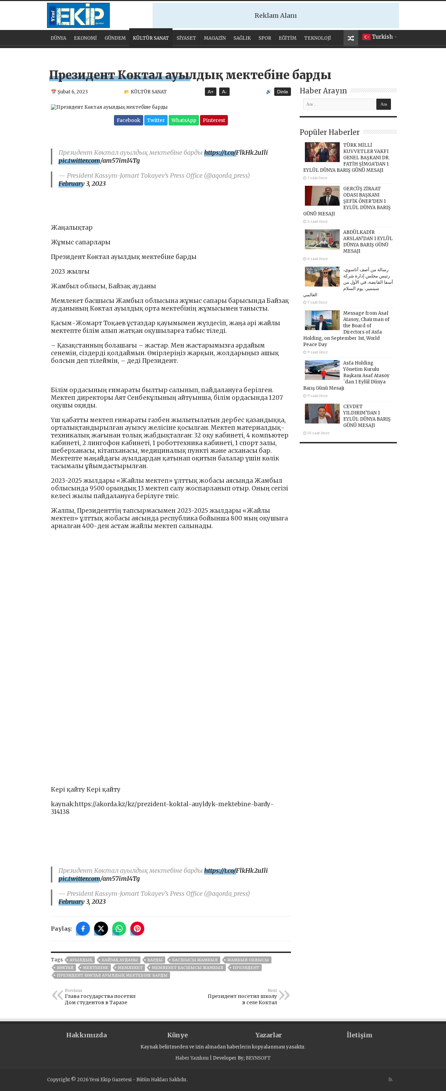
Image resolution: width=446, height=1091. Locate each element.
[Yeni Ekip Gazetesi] (78, 14)
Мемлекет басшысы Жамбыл (187, 967)
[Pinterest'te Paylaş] (137, 929)
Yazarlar (268, 1035)
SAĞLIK (242, 38)
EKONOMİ (85, 38)
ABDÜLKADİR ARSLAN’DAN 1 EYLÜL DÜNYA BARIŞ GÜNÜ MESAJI (368, 241)
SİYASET (186, 38)
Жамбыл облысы (248, 960)
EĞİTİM (288, 38)
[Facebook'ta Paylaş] (83, 929)
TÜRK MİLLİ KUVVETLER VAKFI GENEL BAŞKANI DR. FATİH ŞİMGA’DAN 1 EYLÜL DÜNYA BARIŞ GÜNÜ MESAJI (346, 157)
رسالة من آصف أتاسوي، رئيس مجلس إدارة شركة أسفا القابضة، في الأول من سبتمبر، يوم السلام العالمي (348, 282)
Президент (246, 967)
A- (224, 91)
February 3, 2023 (82, 184)
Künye (177, 1035)
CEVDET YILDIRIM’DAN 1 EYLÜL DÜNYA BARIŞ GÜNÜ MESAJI (367, 416)
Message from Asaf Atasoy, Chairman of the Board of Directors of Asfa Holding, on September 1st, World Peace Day (346, 329)
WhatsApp (183, 120)
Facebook (128, 120)
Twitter (156, 120)
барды (155, 960)
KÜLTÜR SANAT (151, 38)
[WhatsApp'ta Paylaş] (119, 929)
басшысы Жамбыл (195, 960)
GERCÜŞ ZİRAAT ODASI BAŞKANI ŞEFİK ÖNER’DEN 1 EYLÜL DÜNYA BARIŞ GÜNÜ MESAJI (347, 201)
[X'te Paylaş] (101, 929)
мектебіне (95, 967)
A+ (211, 91)
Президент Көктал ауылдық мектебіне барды (112, 975)
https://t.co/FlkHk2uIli (236, 152)
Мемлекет (130, 967)
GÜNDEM (115, 38)
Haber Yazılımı (192, 1058)
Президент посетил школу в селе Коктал (242, 997)
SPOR (265, 38)
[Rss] (390, 1079)
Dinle (282, 91)
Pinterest (214, 120)
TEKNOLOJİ (317, 38)
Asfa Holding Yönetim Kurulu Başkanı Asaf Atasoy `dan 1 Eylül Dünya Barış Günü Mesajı (346, 375)
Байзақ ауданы (120, 960)
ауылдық (81, 960)
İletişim (359, 1035)
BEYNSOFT (258, 1058)
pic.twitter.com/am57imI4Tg (99, 161)
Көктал (65, 967)
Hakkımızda (86, 1035)
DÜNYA (58, 38)
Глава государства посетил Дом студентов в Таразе (100, 997)
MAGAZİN (215, 38)
